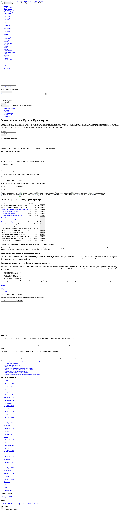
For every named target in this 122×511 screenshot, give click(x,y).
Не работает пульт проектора (12, 365)
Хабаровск (7, 68)
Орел (5, 53)
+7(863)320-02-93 (9, 406)
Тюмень (6, 22)
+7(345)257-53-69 (9, 445)
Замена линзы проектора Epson (10, 219)
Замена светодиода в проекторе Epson (11, 215)
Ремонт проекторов (9, 108)
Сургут (6, 62)
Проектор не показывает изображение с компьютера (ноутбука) (22, 374)
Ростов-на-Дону (8, 12)
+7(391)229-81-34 (9, 473)
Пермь (6, 32)
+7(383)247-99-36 (9, 411)
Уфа (5, 23)
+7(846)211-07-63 (9, 417)
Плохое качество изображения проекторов (16, 372)
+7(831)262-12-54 (9, 400)
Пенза (5, 56)
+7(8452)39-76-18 (9, 479)
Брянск (6, 35)
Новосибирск (8, 13)
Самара (6, 15)
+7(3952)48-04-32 (9, 451)
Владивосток (7, 37)
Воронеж (6, 19)
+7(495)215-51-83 (9, 383)
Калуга (6, 44)
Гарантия (6, 111)
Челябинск (7, 25)
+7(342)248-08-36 (9, 490)
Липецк (6, 49)
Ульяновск (7, 67)
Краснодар (7, 18)
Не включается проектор (11, 363)
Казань (6, 21)
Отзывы (6, 75)
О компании (7, 72)
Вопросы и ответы (9, 114)
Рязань (6, 58)
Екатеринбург (8, 9)
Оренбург (6, 55)
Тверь (5, 64)
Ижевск (6, 41)
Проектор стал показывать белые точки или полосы (18, 369)
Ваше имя (3, 100)
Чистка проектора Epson (8, 222)
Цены (5, 81)
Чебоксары (7, 70)
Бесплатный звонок (6, 92)
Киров (6, 46)
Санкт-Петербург (9, 7)
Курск (5, 47)
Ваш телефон (4, 102)
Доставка (6, 110)
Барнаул (6, 34)
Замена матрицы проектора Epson (10, 213)
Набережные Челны (9, 52)
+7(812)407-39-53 (9, 389)
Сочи (5, 61)
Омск (5, 26)
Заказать (3, 104)
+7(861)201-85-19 (9, 428)
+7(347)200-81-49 (9, 456)
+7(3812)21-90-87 (9, 468)
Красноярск (8, 3)
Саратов (6, 29)
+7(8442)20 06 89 (9, 423)
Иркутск (6, 448)
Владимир (7, 38)
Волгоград (7, 16)
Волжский (7, 40)
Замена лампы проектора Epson (10, 211)
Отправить (19, 186)
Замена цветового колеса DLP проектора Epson (14, 209)
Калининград (8, 43)
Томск (5, 65)
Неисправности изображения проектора (15, 371)
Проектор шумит (9, 366)
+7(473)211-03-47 (9, 434)
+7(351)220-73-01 (9, 462)
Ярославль (7, 31)
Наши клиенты (8, 78)
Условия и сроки (8, 113)
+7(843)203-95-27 (9, 439)
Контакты (7, 116)
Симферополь (8, 59)
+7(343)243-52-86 (9, 394)
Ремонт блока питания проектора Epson (12, 217)
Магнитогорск (8, 50)
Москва (6, 6)
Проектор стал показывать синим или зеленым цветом (19, 368)
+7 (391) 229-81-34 (6, 86)
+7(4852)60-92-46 (9, 484)
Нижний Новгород (9, 10)
